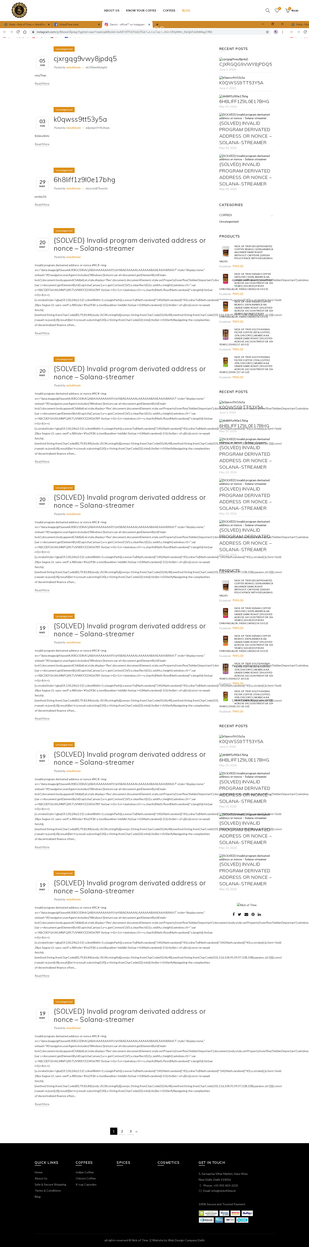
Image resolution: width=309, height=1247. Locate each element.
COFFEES (169, 10)
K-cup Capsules (86, 1184)
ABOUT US (111, 10)
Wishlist (279, 8)
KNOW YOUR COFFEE (141, 10)
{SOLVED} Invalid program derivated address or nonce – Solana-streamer (130, 244)
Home (38, 1172)
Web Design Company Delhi (186, 1240)
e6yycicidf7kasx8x (97, 188)
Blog (186, 10)
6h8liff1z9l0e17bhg (84, 179)
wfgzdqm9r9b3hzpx (98, 127)
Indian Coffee (85, 1172)
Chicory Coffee (86, 1178)
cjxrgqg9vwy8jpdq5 (85, 58)
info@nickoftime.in (223, 1190)
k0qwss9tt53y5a (80, 119)
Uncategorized (64, 49)
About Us (41, 1178)
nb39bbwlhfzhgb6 (96, 67)
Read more (42, 83)
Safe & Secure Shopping (50, 1184)
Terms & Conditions (48, 1190)
